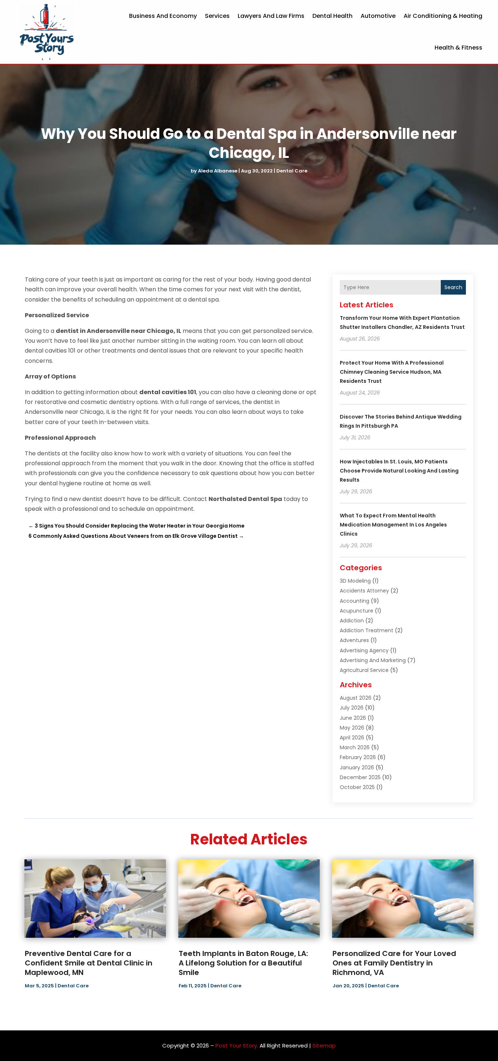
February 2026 (358, 757)
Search (453, 287)
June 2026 (353, 718)
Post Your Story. (236, 1045)
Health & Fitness (458, 47)
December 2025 (360, 777)
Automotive (378, 16)
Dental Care (291, 170)
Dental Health (332, 16)
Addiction (352, 620)
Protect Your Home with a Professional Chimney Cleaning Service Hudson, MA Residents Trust (392, 372)
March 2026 (355, 747)
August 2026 (355, 697)
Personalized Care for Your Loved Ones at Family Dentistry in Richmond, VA (394, 963)
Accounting (354, 601)
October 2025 (357, 787)
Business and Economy (163, 16)
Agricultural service (364, 670)
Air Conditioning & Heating (443, 16)
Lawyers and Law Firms (271, 16)
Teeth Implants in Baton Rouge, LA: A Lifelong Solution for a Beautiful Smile (243, 963)
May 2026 (352, 727)
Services (217, 16)
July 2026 (351, 707)
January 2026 (357, 767)
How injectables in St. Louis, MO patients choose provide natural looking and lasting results (399, 470)
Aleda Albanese (217, 170)
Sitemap (324, 1045)
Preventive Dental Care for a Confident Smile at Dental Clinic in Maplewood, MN (88, 963)
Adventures (354, 640)
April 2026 (352, 737)
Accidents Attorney (364, 590)
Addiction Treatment (366, 630)
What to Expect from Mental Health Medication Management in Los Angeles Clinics (393, 524)
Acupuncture (356, 610)
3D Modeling (355, 580)
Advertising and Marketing (373, 660)
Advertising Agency (364, 650)
